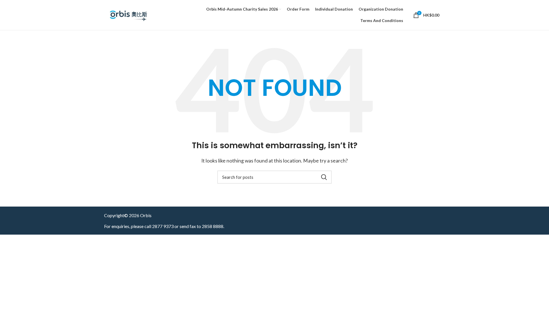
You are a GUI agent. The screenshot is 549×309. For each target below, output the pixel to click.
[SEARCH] (324, 177)
